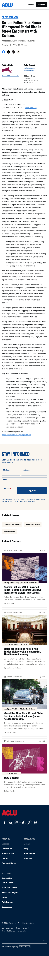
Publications (7, 902)
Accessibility (22, 931)
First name (7, 470)
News (4, 897)
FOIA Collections (9, 887)
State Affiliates (9, 863)
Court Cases (7, 882)
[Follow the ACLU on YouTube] (10, 822)
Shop (26, 848)
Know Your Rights (10, 892)
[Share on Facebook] (3, 52)
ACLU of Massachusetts (23, 40)
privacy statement (28, 501)
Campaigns (7, 878)
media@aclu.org (29, 68)
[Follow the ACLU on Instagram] (17, 822)
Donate (41, 4)
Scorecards (7, 907)
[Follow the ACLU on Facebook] (4, 822)
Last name (26, 470)
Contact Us (7, 848)
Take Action (29, 853)
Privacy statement (22, 928)
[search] (44, 941)
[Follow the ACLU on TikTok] (23, 822)
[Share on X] (8, 52)
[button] (13, 52)
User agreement (7, 928)
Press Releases (10, 17)
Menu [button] (31, 4)
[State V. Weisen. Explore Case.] (24, 766)
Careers (5, 844)
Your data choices (8, 931)
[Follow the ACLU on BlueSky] (35, 822)
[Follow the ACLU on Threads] (29, 822)
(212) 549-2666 (29, 70)
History (5, 858)
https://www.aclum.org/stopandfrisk (16, 434)
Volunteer (28, 858)
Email (5, 479)
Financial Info (8, 853)
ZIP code (6, 489)
